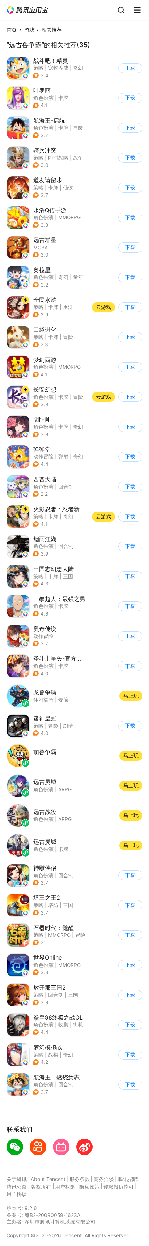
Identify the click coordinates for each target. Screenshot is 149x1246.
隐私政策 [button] (89, 1187)
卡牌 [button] (63, 98)
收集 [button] (63, 1025)
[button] (28, 10)
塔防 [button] (53, 905)
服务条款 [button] (79, 1179)
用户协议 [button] (17, 1194)
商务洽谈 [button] (104, 1179)
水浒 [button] (68, 307)
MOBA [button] (40, 247)
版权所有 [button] (41, 1187)
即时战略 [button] (58, 158)
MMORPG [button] (69, 217)
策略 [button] (38, 68)
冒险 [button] (78, 128)
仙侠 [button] (68, 188)
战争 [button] (78, 158)
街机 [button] (78, 1025)
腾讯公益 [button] (17, 1187)
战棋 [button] (53, 1055)
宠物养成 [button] (58, 68)
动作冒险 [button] (43, 456)
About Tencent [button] (48, 1179)
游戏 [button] (29, 30)
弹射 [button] (63, 456)
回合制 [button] (65, 487)
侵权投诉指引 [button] (118, 1187)
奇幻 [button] (78, 68)
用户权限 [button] (65, 1187)
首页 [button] (12, 30)
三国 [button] (68, 576)
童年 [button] (78, 277)
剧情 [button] (68, 726)
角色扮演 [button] (43, 98)
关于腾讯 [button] (17, 1179)
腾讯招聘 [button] (128, 1179)
